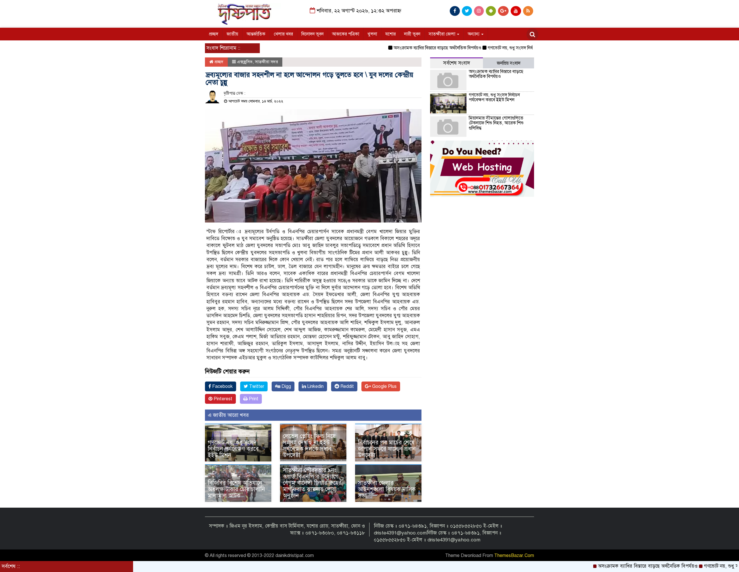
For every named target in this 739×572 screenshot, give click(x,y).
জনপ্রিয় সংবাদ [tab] (508, 63)
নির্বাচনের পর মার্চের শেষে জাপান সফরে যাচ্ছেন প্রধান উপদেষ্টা (387, 449)
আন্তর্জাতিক (256, 34)
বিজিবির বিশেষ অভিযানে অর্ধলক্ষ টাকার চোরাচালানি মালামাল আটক (236, 489)
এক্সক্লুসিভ (245, 61)
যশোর (390, 34)
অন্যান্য (474, 34)
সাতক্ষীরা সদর (266, 61)
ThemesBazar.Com (514, 555)
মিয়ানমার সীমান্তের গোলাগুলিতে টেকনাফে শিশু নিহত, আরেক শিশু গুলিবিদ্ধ (496, 123)
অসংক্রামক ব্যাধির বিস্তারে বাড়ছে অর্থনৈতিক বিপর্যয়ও (417, 48)
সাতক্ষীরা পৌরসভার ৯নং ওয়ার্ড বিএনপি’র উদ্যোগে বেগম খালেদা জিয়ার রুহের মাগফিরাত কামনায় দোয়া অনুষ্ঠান (312, 483)
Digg (285, 386)
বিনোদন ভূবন (312, 34)
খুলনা (372, 34)
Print (253, 399)
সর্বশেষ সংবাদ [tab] (456, 63)
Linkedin (315, 386)
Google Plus (384, 386)
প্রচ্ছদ (213, 34)
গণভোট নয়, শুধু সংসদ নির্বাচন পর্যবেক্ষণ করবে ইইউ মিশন (517, 48)
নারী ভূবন (412, 34)
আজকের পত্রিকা (345, 34)
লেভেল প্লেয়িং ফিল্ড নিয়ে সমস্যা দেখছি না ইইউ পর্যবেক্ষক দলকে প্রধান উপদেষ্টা (309, 446)
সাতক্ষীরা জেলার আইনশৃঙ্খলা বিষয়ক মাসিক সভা (387, 489)
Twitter (256, 386)
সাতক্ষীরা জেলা (442, 34)
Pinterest (222, 399)
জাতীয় (232, 34)
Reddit (346, 386)
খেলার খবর (283, 34)
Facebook (222, 386)
